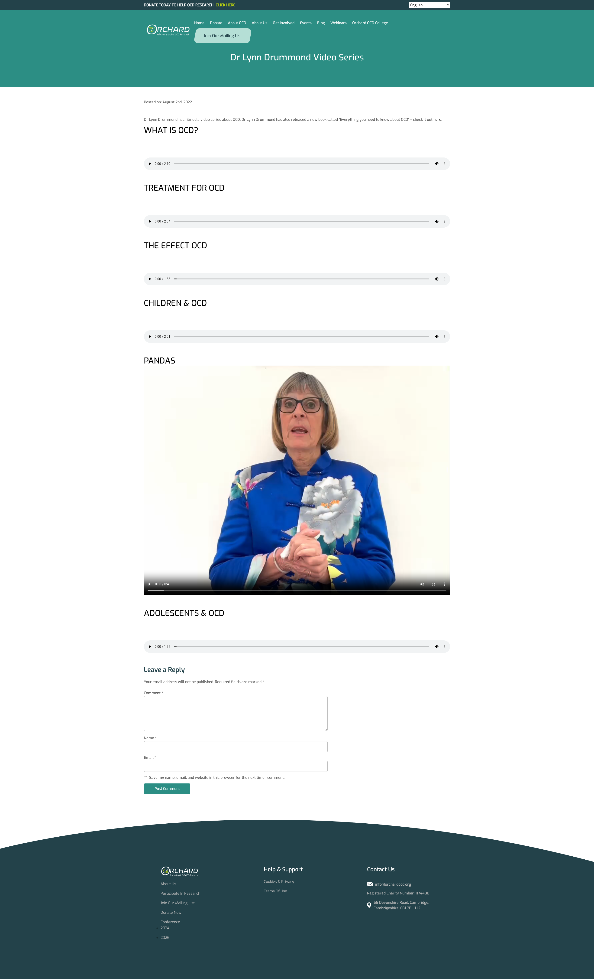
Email (150, 757)
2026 (165, 937)
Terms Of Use (275, 891)
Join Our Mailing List (178, 902)
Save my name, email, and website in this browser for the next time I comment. (216, 777)
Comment (153, 693)
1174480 (422, 893)
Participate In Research (180, 893)
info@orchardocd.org (393, 884)
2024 (165, 928)
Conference (170, 922)
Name (150, 738)
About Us (168, 883)
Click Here (225, 5)
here (437, 119)
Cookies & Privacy (279, 881)
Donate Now (171, 912)
